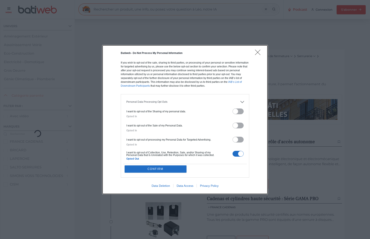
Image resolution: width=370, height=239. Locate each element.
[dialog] (185, 119)
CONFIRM (155, 169)
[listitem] (185, 102)
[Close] (259, 54)
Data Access (185, 185)
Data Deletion (161, 185)
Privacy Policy (209, 185)
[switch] (238, 111)
